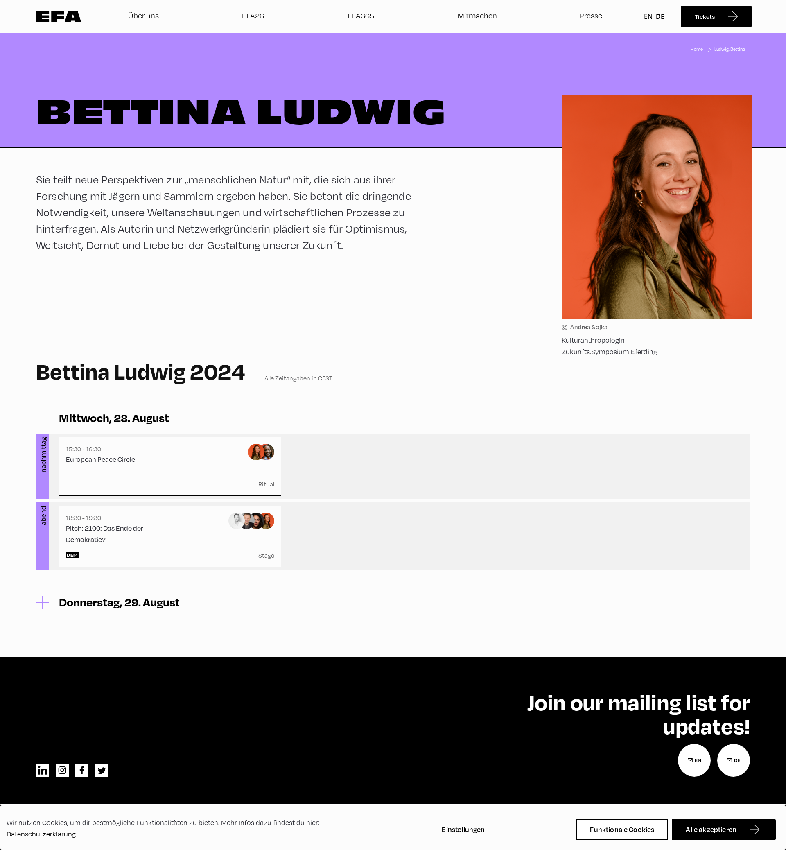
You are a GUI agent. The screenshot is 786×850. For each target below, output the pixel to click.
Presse (591, 15)
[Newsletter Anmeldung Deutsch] (733, 760)
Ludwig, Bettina (729, 49)
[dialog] (393, 827)
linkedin (42, 770)
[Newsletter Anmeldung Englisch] (694, 760)
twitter (101, 770)
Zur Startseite (58, 16)
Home (697, 49)
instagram (62, 770)
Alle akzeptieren (711, 829)
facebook (81, 770)
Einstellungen (463, 829)
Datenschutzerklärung (41, 834)
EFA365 (361, 15)
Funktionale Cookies (622, 829)
